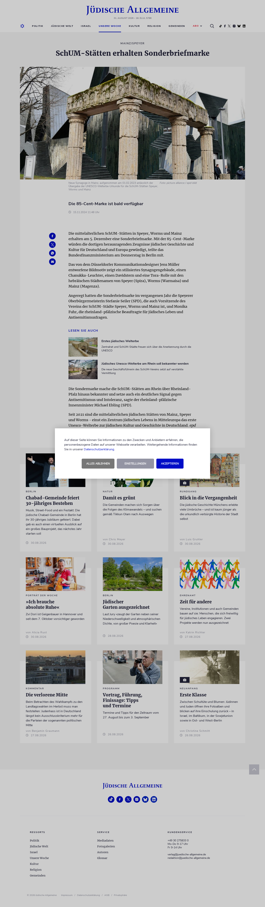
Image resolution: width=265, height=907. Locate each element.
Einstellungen (135, 463)
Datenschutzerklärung (99, 449)
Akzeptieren (170, 463)
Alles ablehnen (98, 463)
